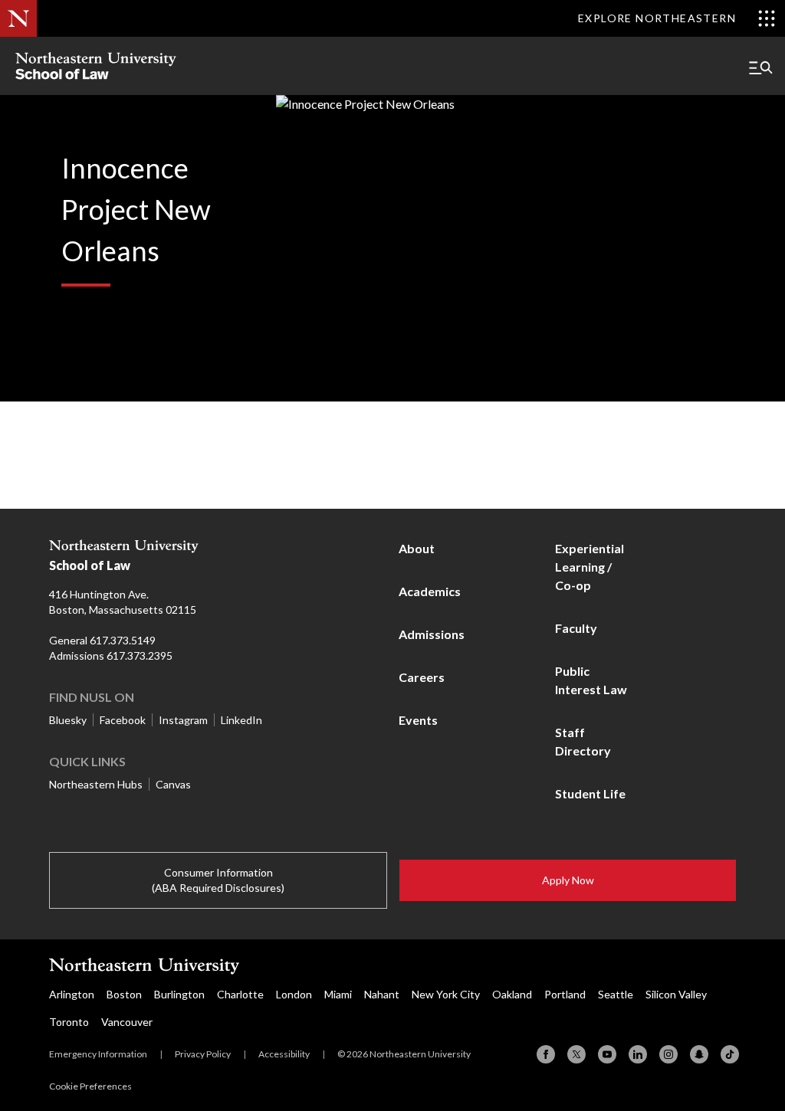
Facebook (123, 719)
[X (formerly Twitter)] (576, 1054)
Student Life (590, 793)
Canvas (173, 784)
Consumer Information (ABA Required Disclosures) (218, 880)
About (417, 548)
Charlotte (240, 994)
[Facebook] (546, 1054)
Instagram (183, 719)
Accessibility (284, 1054)
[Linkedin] (638, 1054)
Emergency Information (98, 1054)
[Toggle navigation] (760, 67)
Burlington (179, 994)
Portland (565, 994)
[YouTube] (607, 1054)
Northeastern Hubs (96, 784)
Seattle (615, 994)
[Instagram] (668, 1054)
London (294, 994)
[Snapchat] (699, 1054)
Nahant (381, 994)
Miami (338, 994)
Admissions (432, 634)
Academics (430, 591)
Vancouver (127, 1021)
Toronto (69, 1021)
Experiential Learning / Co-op (589, 566)
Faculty (576, 628)
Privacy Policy (203, 1054)
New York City (446, 994)
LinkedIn (241, 719)
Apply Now (568, 880)
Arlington (71, 994)
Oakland (512, 994)
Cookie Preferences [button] (90, 1086)
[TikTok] (730, 1054)
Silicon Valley (676, 994)
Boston (124, 994)
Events (418, 720)
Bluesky (68, 719)
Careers (422, 677)
